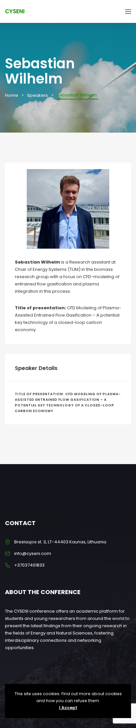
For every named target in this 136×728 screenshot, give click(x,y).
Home (11, 95)
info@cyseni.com (32, 553)
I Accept (68, 707)
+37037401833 (29, 565)
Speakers (37, 95)
